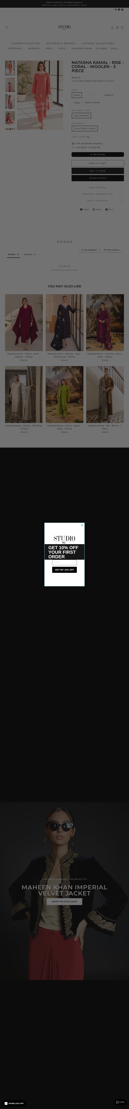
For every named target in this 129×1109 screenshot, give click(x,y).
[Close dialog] (82, 525)
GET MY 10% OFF (64, 570)
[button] (14, 1103)
